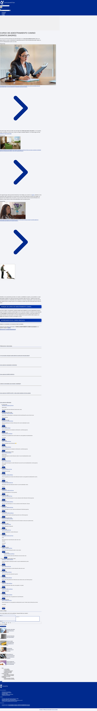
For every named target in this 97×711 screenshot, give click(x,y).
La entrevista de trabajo (8, 671)
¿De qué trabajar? (7, 669)
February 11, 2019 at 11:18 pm (7, 518)
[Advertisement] (30, 23)
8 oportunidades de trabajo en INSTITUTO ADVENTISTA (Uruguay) (19, 704)
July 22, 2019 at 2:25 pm (6, 524)
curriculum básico (5, 693)
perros (33, 194)
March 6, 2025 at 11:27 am (6, 600)
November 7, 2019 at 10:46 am (7, 559)
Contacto (41, 709)
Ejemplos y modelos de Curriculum (7, 694)
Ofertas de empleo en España (9, 678)
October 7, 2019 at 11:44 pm (7, 548)
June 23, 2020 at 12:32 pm (7, 572)
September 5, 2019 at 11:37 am (7, 535)
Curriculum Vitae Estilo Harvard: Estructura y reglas (10, 698)
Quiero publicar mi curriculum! (9, 674)
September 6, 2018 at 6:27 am (7, 482)
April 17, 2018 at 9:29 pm (6, 447)
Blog (2, 668)
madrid (14, 329)
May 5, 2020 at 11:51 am (6, 566)
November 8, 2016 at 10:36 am (7, 413)
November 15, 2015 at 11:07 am (7, 405)
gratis (12, 329)
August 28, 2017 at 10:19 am (7, 433)
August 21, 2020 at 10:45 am (9, 553)
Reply (4, 411)
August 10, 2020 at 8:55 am (7, 577)
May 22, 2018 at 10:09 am (6, 452)
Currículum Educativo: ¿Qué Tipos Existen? (9, 699)
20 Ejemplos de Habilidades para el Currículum (9, 701)
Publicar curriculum (5, 673)
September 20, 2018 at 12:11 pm (8, 490)
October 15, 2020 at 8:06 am (7, 583)
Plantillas (3, 13)
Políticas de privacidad (47, 709)
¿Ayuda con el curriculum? (8, 670)
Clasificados (4, 677)
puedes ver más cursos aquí (5, 133)
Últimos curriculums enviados (9, 675)
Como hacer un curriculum (6, 691)
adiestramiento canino (4, 329)
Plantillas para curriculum (6, 676)
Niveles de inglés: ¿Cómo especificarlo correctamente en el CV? (12, 700)
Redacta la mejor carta (8, 672)
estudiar (9, 329)
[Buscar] (1, 7)
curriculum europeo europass (6, 692)
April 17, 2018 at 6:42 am (6, 441)
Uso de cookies (55, 709)
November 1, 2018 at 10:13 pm (7, 507)
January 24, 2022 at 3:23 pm (7, 594)
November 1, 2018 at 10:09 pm (7, 501)
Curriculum (4, 12)
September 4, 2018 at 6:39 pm (7, 474)
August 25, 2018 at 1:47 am (7, 469)
